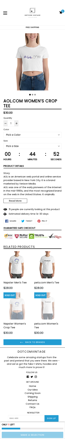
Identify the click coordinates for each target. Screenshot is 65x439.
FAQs (32, 407)
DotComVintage (32, 351)
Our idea (33, 389)
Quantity (7, 118)
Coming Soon (33, 393)
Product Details (13, 166)
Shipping (33, 396)
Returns (32, 400)
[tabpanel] (32, 62)
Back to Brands (35, 342)
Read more (15, 200)
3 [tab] (35, 94)
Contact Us (32, 403)
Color (6, 129)
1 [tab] (30, 94)
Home (32, 386)
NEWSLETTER (33, 413)
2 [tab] (32, 94)
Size (5, 140)
